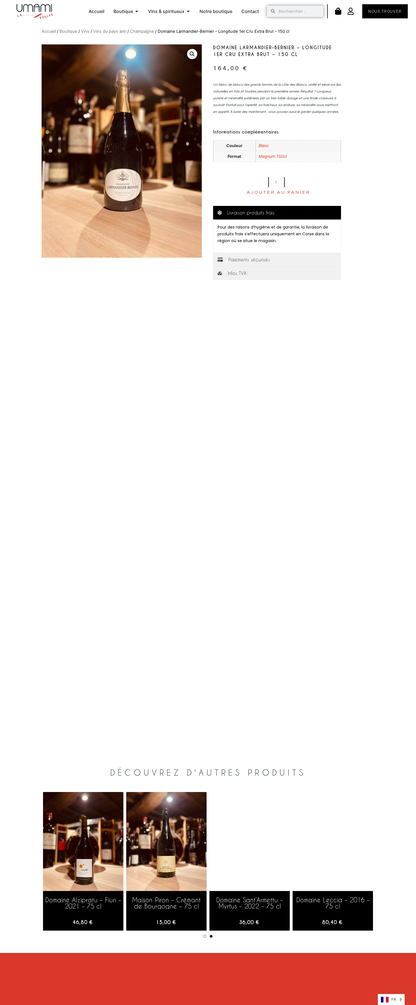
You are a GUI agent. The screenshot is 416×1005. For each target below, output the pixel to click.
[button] (192, 54)
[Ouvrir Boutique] (136, 11)
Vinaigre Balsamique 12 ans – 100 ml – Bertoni (250, 903)
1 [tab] (204, 936)
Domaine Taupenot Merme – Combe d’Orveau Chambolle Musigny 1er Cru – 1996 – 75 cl (166, 909)
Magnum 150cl (273, 156)
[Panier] (338, 11)
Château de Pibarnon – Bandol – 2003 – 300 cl (333, 903)
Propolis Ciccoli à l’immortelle (83, 903)
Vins (85, 31)
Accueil (49, 31)
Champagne (142, 31)
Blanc (264, 145)
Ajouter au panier (278, 192)
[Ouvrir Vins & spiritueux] (188, 11)
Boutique (68, 31)
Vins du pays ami (109, 31)
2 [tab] (211, 936)
